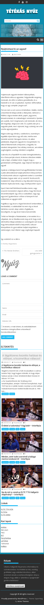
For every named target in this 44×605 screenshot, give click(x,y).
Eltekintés (5, 394)
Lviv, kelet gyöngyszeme (36, 252)
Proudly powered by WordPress (14, 598)
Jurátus (3, 527)
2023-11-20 (7, 489)
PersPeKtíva (6, 538)
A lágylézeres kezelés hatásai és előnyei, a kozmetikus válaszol (22, 357)
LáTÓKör (4, 541)
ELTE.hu (4, 512)
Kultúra (12, 394)
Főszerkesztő (17, 362)
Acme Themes (23, 601)
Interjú (23, 429)
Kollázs (4, 546)
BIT (2, 535)
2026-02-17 (7, 362)
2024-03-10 (7, 454)
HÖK (17, 429)
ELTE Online (5, 515)
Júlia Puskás (17, 54)
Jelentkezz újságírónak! (15, 586)
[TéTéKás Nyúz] (22, 36)
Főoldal (5, 244)
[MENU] (41, 39)
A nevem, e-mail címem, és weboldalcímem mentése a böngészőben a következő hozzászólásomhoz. (18, 329)
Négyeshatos (12, 244)
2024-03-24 (7, 423)
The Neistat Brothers (11, 251)
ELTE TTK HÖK (7, 509)
